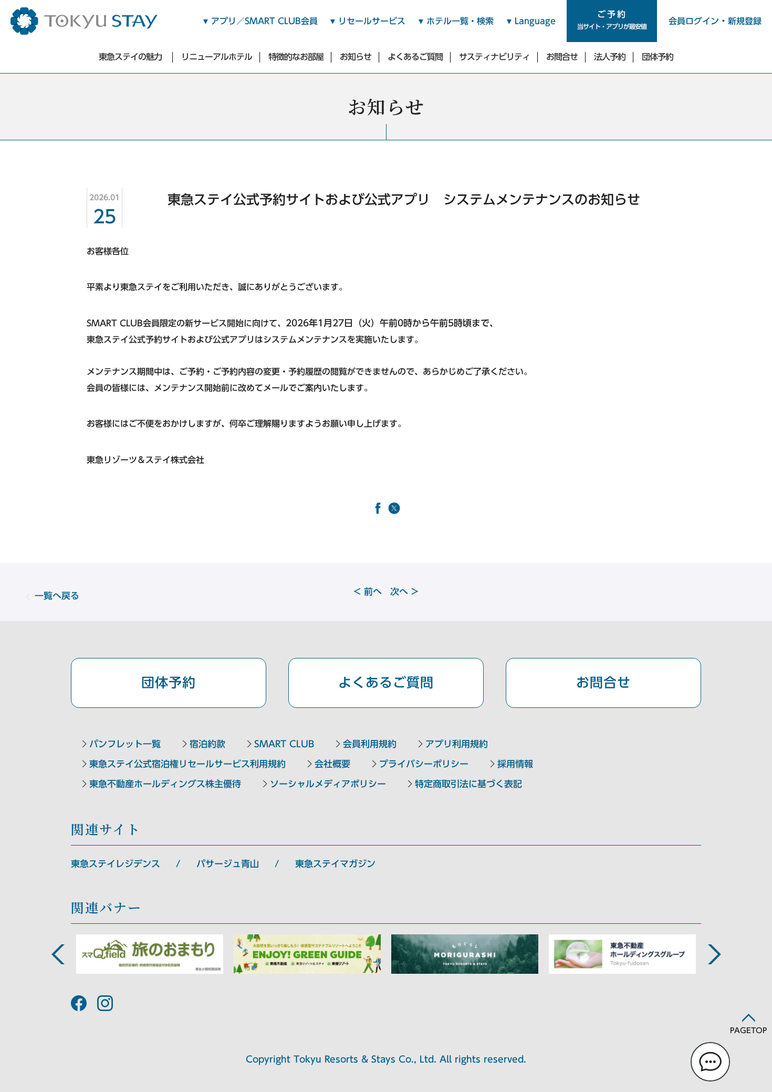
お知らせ (355, 57)
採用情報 (515, 763)
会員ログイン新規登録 (715, 21)
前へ (367, 591)
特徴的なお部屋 (296, 57)
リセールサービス (371, 21)
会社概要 (332, 763)
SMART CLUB (284, 743)
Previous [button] (58, 954)
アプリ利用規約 (456, 743)
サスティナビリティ (494, 57)
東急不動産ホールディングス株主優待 (165, 783)
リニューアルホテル (216, 57)
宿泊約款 (207, 743)
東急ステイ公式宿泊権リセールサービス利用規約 (187, 763)
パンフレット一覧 (125, 743)
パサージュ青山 (227, 863)
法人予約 (609, 57)
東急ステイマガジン (335, 863)
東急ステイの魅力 (130, 57)
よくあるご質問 (415, 57)
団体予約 (657, 57)
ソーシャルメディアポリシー (328, 783)
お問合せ (562, 57)
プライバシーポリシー (423, 763)
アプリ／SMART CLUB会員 (264, 21)
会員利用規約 (370, 743)
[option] (149, 954)
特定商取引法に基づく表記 (468, 783)
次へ (404, 591)
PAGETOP (748, 1030)
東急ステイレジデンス (115, 863)
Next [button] (714, 954)
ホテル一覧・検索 (460, 21)
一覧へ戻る (57, 595)
